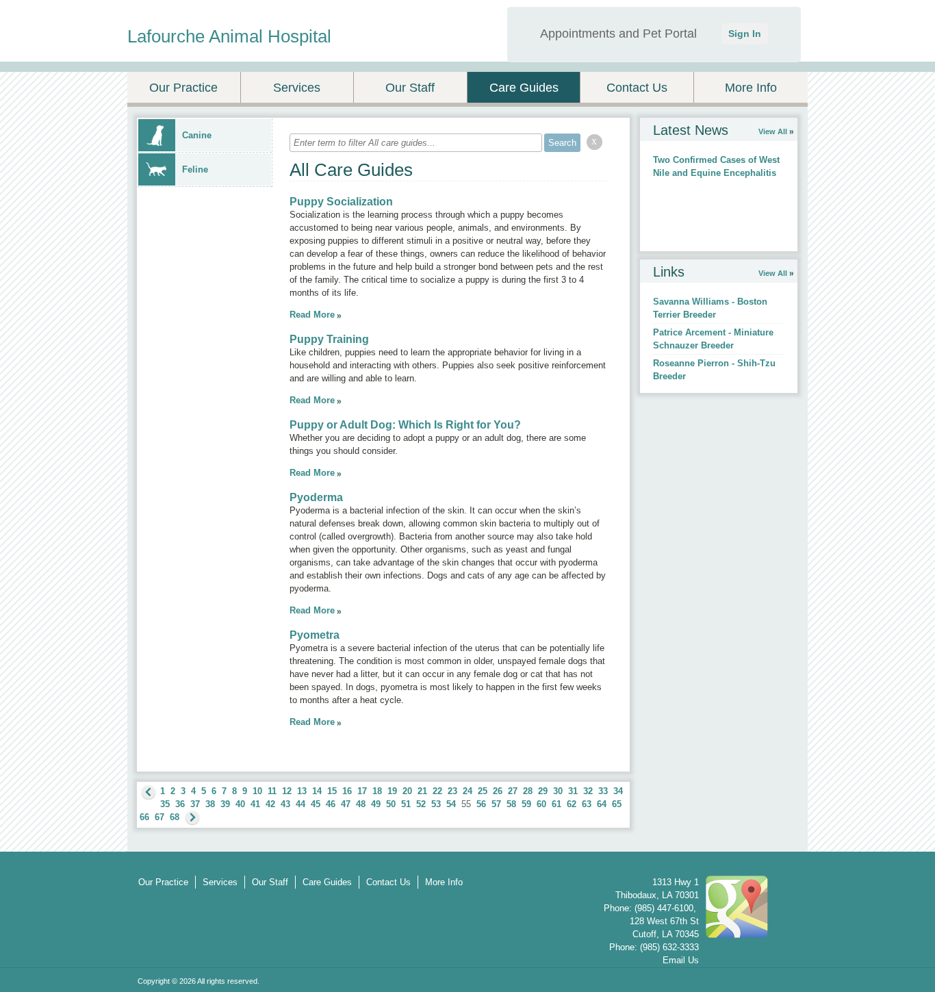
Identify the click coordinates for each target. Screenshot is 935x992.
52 (421, 804)
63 (586, 804)
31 (573, 791)
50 (391, 804)
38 (210, 804)
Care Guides (524, 87)
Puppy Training (329, 339)
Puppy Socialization (341, 201)
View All (772, 131)
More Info (751, 87)
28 (528, 791)
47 (345, 804)
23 (452, 791)
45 (315, 804)
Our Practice (183, 87)
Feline (195, 169)
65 (617, 804)
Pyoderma (316, 497)
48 (361, 804)
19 (392, 791)
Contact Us (636, 87)
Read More (312, 314)
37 (195, 804)
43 (285, 804)
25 (482, 791)
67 (159, 817)
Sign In (744, 33)
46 (330, 804)
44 (300, 804)
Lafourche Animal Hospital (229, 36)
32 (588, 791)
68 (174, 817)
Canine (197, 135)
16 (347, 791)
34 (618, 791)
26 (497, 791)
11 (272, 791)
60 (541, 804)
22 (437, 791)
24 (467, 791)
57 (496, 804)
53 (436, 804)
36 (180, 804)
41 (255, 804)
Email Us (681, 960)
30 (558, 791)
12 (287, 791)
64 (601, 804)
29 (543, 791)
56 (481, 804)
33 (603, 791)
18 (377, 791)
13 (302, 791)
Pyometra (315, 635)
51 (406, 804)
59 (526, 804)
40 (240, 804)
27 (512, 791)
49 (376, 804)
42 (270, 804)
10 (257, 791)
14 (317, 791)
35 (165, 804)
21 (422, 791)
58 (511, 804)
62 (571, 804)
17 (362, 791)
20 (407, 791)
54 (451, 804)
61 (556, 804)
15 (332, 791)
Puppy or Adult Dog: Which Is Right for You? (405, 425)
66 (144, 817)
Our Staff (410, 87)
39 (225, 804)
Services (296, 87)
